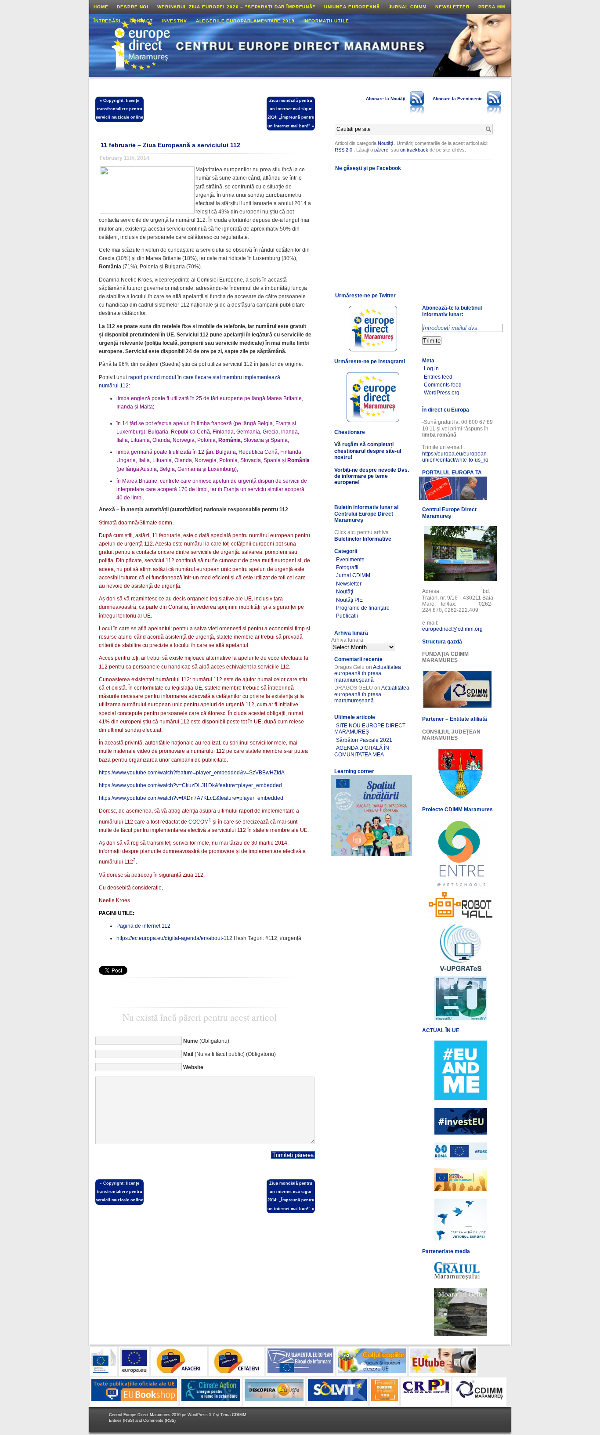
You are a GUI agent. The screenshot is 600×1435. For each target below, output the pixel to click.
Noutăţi (385, 143)
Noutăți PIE (349, 600)
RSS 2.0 (343, 149)
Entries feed (438, 377)
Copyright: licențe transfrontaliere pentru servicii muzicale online (119, 108)
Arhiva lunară (347, 640)
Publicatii (347, 616)
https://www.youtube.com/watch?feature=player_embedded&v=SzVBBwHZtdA (192, 773)
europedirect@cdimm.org (452, 629)
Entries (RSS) (122, 1420)
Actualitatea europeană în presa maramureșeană (367, 673)
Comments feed (443, 385)
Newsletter (452, 6)
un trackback (415, 149)
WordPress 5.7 (201, 1415)
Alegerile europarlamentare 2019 (245, 20)
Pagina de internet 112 (143, 926)
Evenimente (350, 560)
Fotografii (347, 567)
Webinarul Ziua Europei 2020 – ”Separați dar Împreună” (236, 6)
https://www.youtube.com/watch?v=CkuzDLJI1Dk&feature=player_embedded (190, 785)
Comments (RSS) (159, 1420)
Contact (141, 20)
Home (101, 6)
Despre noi (132, 6)
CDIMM (239, 1415)
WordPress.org (441, 393)
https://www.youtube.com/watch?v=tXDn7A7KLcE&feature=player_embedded (191, 798)
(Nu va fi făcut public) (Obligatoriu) (229, 1054)
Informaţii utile (326, 20)
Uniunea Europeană (352, 6)
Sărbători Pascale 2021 (364, 740)
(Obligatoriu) (206, 1041)
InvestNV (174, 20)
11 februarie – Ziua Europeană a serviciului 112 (170, 144)
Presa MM (491, 6)
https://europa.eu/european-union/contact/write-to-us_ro (455, 457)
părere (381, 149)
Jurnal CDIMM (408, 6)
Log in (431, 368)
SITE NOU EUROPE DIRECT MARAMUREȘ (369, 729)
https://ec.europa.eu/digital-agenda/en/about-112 (174, 938)
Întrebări (107, 20)
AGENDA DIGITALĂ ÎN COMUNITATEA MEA (361, 751)
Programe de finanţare (363, 608)
